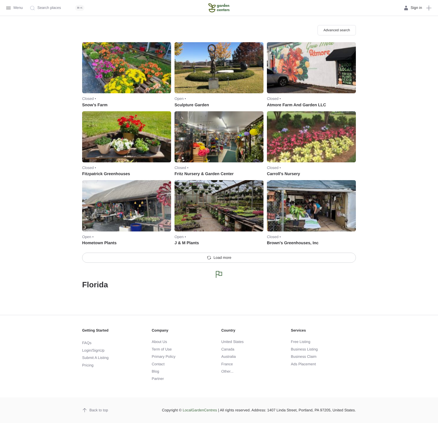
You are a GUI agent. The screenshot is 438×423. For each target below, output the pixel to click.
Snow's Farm (94, 105)
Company (160, 330)
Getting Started (95, 330)
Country (228, 330)
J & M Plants (187, 243)
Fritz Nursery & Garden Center (204, 173)
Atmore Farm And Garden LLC (296, 105)
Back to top (98, 410)
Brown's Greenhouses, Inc (292, 243)
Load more (222, 258)
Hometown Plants (99, 243)
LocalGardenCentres (200, 410)
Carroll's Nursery (283, 173)
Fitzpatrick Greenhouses (106, 173)
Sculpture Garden (192, 105)
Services (298, 330)
